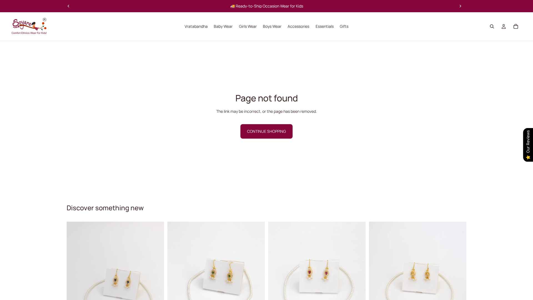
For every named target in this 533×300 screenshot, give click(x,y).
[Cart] (516, 26)
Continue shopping (266, 131)
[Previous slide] (68, 6)
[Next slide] (460, 6)
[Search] (492, 26)
